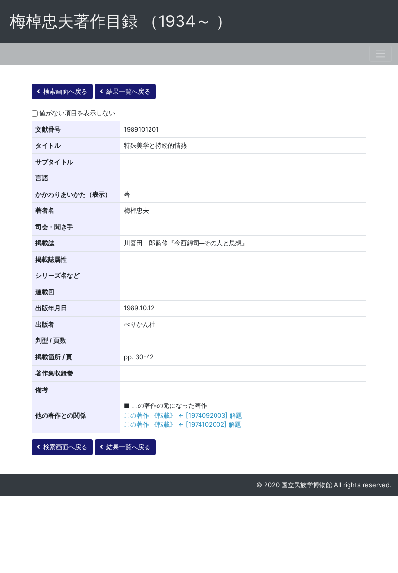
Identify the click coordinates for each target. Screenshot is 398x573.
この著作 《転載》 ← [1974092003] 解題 (183, 415)
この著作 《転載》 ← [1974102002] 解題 (182, 424)
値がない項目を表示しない (77, 113)
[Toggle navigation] (380, 54)
